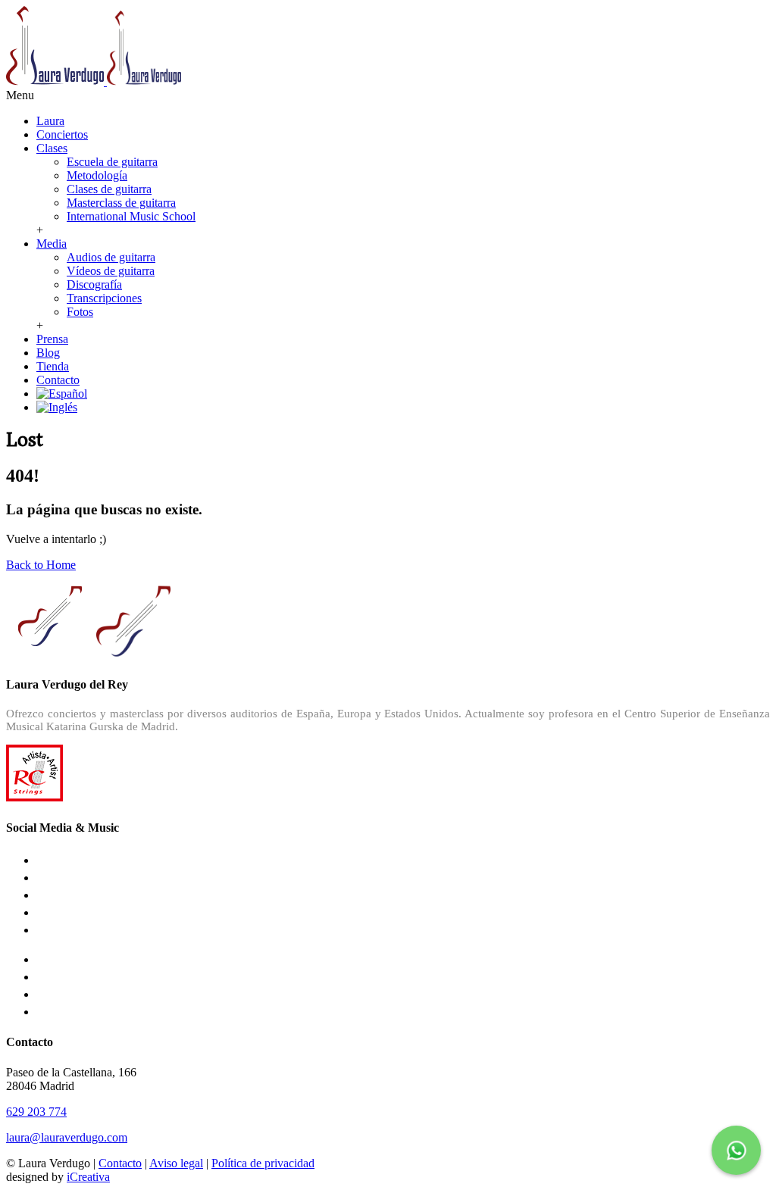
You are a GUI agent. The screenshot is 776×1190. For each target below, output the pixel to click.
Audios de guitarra (111, 257)
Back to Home (41, 564)
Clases (51, 148)
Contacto (58, 379)
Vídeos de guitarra (111, 270)
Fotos (80, 311)
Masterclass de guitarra (121, 202)
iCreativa (88, 1176)
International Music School (131, 216)
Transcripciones (104, 298)
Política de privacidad (262, 1163)
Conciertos (62, 134)
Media (51, 243)
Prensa (52, 339)
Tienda (52, 366)
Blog (48, 352)
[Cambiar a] (61, 393)
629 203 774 (36, 1111)
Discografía (94, 284)
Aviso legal (176, 1163)
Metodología (97, 175)
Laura (50, 120)
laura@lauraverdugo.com (66, 1137)
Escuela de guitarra (112, 161)
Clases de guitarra (109, 189)
